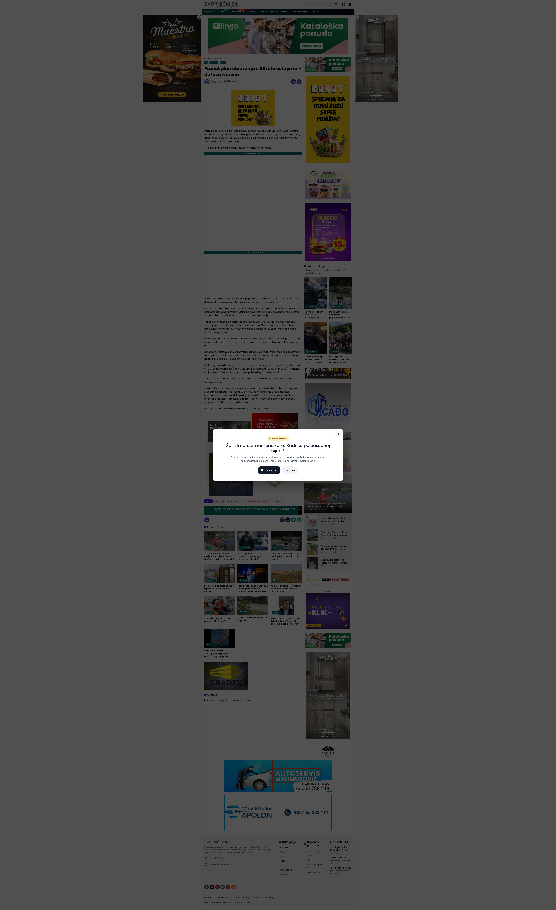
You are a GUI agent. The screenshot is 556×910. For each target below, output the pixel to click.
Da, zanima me (269, 470)
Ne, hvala (290, 470)
